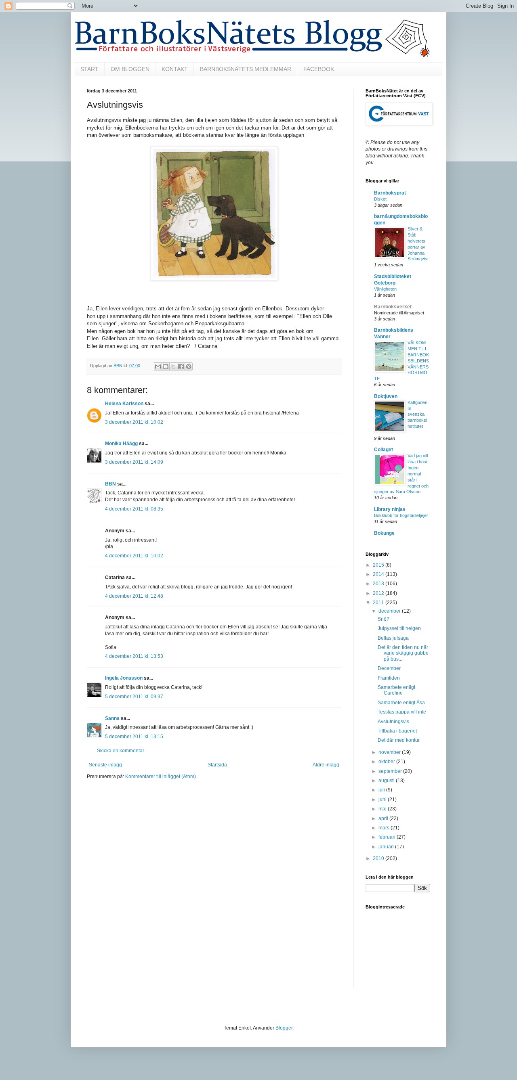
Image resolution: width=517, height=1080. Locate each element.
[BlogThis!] (166, 366)
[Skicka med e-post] (158, 366)
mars (384, 828)
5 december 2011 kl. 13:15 (134, 736)
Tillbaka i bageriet (397, 731)
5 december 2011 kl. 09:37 (134, 696)
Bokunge (384, 533)
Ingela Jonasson (124, 678)
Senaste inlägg (105, 765)
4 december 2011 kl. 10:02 (134, 556)
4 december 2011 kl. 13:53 (134, 656)
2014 (379, 574)
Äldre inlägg (326, 765)
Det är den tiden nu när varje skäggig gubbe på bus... (403, 653)
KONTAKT (175, 69)
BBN (110, 484)
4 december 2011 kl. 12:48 (134, 596)
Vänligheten (385, 289)
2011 (379, 602)
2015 (379, 565)
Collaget (383, 449)
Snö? (383, 619)
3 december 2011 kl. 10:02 (134, 422)
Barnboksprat (390, 193)
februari (387, 837)
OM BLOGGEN (130, 69)
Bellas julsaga (393, 638)
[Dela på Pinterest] (189, 366)
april (383, 818)
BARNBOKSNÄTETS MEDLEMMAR (245, 69)
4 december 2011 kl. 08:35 (134, 509)
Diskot (380, 199)
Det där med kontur (399, 740)
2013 (379, 583)
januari (386, 847)
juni (383, 799)
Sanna (112, 718)
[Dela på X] (173, 366)
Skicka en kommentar (120, 750)
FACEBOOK (318, 69)
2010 (379, 858)
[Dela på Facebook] (181, 366)
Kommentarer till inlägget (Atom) (160, 776)
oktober (387, 761)
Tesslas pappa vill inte (402, 712)
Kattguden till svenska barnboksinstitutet (417, 414)
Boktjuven (385, 396)
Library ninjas (390, 509)
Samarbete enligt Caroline (396, 690)
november (390, 752)
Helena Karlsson (124, 403)
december (390, 611)
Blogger (283, 1028)
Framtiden (389, 678)
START (89, 69)
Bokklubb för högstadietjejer (401, 515)
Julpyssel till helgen (399, 628)
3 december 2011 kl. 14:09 (134, 462)
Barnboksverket (393, 307)
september (390, 771)
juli (382, 790)
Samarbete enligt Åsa (401, 702)
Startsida (217, 765)
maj (383, 809)
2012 (379, 593)
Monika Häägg (121, 443)
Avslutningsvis (393, 721)
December (389, 668)
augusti (387, 780)
